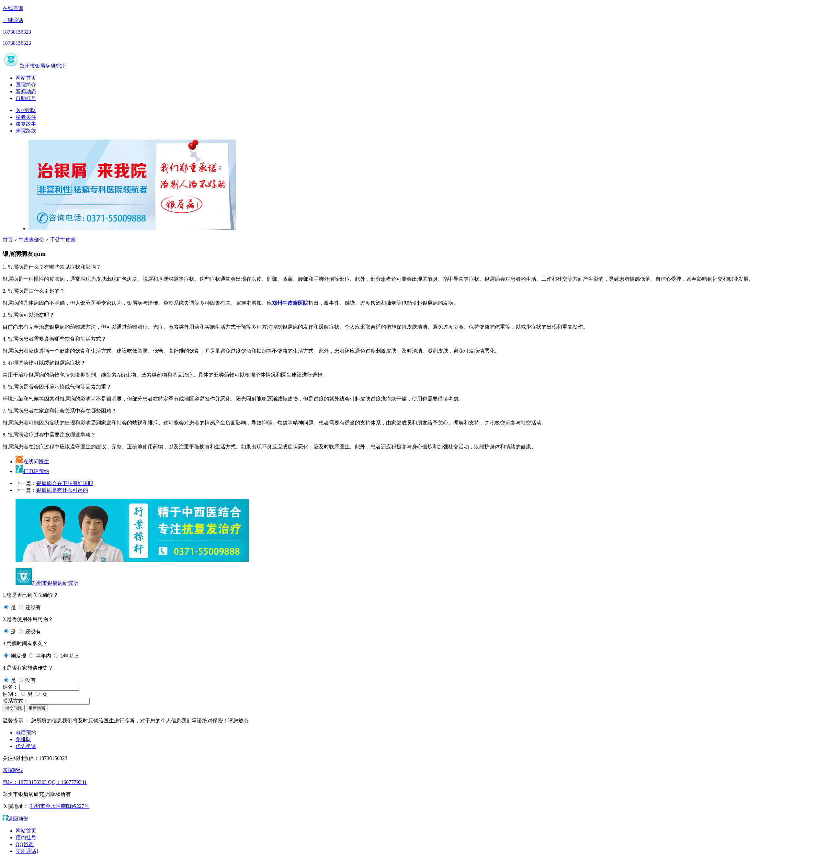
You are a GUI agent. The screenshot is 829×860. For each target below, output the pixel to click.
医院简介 (26, 84)
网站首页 (26, 78)
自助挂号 (26, 98)
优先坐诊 (26, 746)
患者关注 (26, 117)
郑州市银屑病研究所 (42, 66)
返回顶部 (18, 818)
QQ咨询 (25, 844)
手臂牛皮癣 (63, 240)
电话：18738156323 (25, 782)
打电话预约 (36, 471)
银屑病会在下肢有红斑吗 (64, 483)
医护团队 (26, 110)
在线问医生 (36, 461)
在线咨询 (13, 8)
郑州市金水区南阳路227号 (59, 806)
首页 (8, 240)
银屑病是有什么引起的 (62, 490)
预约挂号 (26, 837)
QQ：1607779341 (67, 782)
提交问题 (13, 708)
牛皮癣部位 (31, 240)
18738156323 (17, 32)
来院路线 (26, 130)
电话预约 (26, 732)
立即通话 (26, 851)
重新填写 (36, 708)
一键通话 (13, 20)
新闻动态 (26, 91)
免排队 (23, 739)
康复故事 (26, 124)
